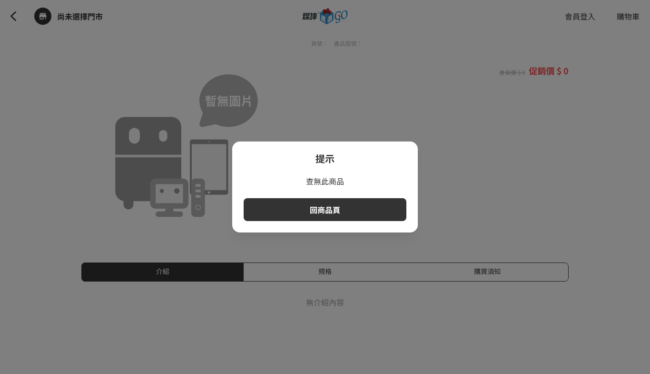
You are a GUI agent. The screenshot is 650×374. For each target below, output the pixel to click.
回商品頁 (325, 209)
